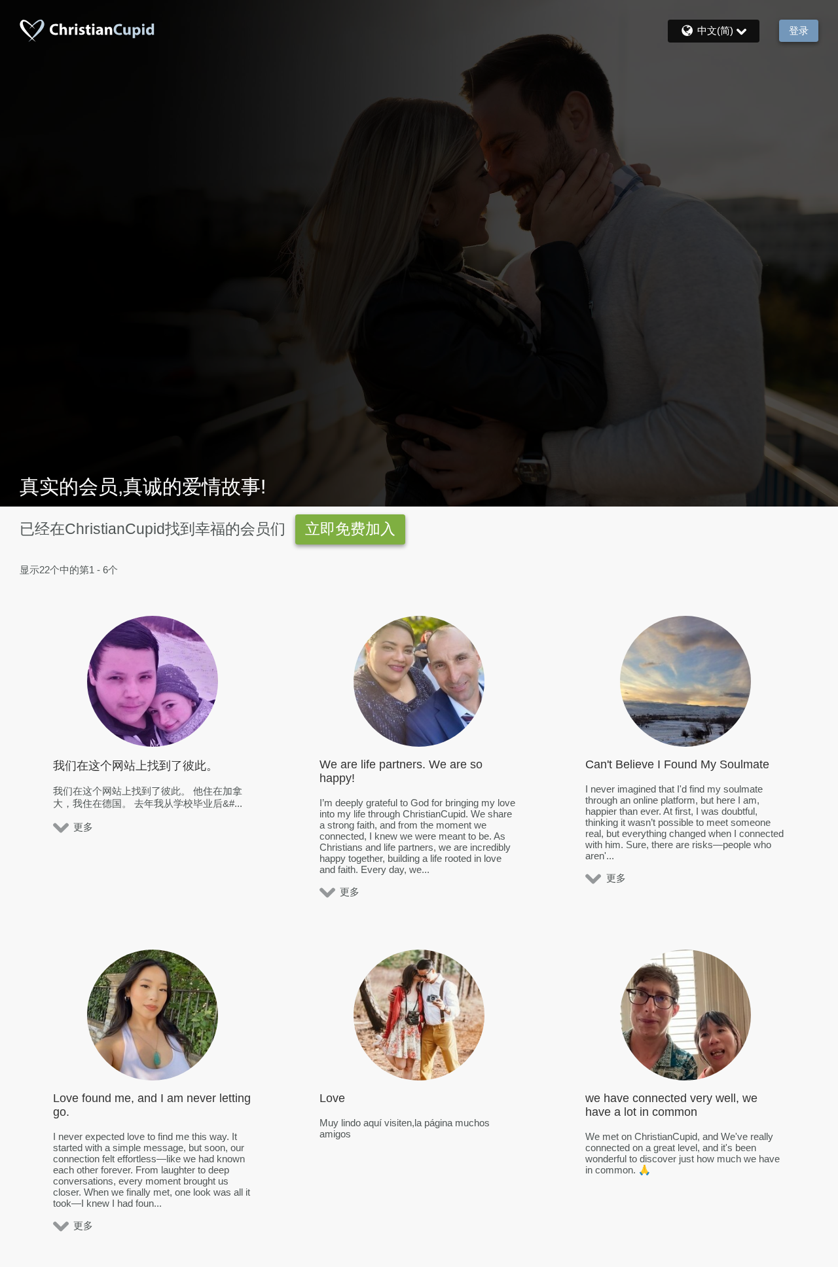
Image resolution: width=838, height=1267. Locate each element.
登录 (799, 30)
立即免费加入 (350, 529)
